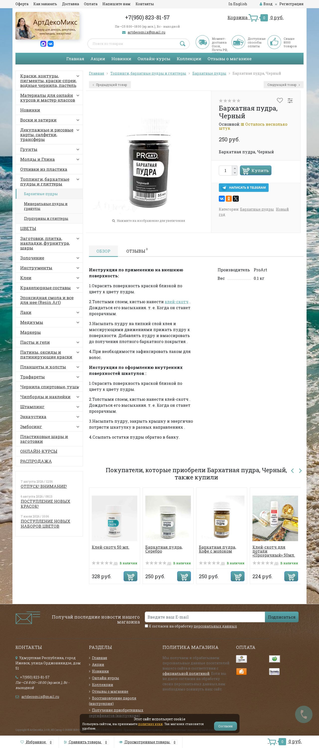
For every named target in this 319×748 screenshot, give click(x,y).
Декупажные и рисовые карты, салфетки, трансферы (46, 134)
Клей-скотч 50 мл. (110, 547)
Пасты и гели (35, 342)
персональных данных (215, 626)
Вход (268, 3)
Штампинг (32, 406)
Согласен (225, 726)
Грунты (28, 149)
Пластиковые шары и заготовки (44, 439)
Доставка (70, 3)
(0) (115, 563)
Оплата (90, 3)
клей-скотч (176, 301)
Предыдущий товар (111, 85)
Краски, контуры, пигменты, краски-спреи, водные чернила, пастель (48, 80)
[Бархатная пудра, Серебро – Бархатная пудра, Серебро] (168, 517)
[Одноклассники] (229, 199)
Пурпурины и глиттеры (46, 218)
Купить (260, 170)
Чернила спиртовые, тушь (49, 387)
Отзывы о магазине (229, 58)
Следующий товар (282, 85)
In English (238, 3)
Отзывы (137, 250)
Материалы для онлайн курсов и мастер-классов (47, 97)
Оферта (21, 3)
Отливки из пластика (43, 169)
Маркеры (30, 332)
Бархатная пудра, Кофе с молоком (217, 549)
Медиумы (31, 322)
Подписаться (282, 617)
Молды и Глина (37, 159)
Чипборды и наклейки (45, 397)
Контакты (145, 3)
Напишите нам (116, 3)
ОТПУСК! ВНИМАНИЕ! (44, 486)
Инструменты (36, 268)
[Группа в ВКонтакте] (51, 43)
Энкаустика (33, 416)
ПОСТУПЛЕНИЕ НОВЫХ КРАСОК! (45, 504)
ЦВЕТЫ (28, 228)
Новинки (121, 58)
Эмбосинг (31, 426)
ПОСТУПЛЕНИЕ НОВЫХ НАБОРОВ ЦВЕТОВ (45, 523)
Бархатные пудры (41, 193)
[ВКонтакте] (222, 199)
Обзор (103, 251)
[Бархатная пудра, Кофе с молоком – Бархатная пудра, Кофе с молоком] (221, 517)
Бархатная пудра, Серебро (163, 549)
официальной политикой (186, 673)
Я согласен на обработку (192, 626)
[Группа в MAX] (43, 43)
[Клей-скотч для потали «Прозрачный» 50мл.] (275, 517)
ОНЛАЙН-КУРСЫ (38, 451)
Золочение (32, 258)
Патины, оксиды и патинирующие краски (46, 354)
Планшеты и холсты (43, 367)
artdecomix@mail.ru (146, 32)
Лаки (25, 312)
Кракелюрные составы (45, 287)
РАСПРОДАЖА (36, 461)
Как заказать (45, 3)
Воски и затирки (38, 120)
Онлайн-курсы (154, 58)
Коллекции (189, 58)
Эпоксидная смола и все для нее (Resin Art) (47, 300)
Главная (75, 58)
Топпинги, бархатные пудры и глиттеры (44, 181)
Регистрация (291, 3)
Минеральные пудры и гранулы (46, 206)
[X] (236, 199)
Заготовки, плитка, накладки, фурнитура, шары (45, 243)
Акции (97, 58)
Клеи (25, 278)
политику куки (150, 724)
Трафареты (32, 377)
